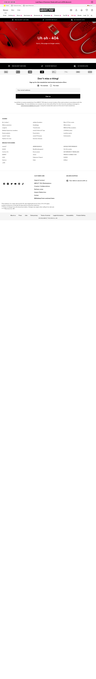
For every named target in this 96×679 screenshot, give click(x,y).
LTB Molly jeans (68, 130)
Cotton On (5, 152)
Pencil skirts (36, 133)
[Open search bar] (90, 15)
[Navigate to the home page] (12, 177)
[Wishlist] (87, 10)
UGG (3, 157)
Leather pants (68, 133)
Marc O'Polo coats (69, 122)
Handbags (36, 125)
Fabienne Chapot (38, 157)
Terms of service (45, 215)
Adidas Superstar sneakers (10, 130)
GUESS (66, 157)
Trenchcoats (36, 127)
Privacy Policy (20, 104)
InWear (66, 160)
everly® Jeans (6, 136)
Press (20, 215)
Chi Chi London (68, 149)
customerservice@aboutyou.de (30, 105)
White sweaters (7, 125)
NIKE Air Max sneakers (70, 127)
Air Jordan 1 (5, 122)
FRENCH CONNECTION (70, 154)
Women (5, 10)
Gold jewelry (67, 136)
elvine (34, 154)
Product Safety (81, 215)
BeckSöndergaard (38, 149)
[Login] (76, 10)
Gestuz (4, 160)
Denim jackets (6, 133)
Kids (18, 10)
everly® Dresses (37, 136)
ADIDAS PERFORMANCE (70, 146)
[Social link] (4, 184)
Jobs (26, 215)
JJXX (3, 162)
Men (12, 10)
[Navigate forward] (87, 15)
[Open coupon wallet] (71, 10)
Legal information (58, 215)
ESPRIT (4, 154)
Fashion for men (6, 138)
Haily (34, 160)
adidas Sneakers (37, 122)
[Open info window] (92, 2)
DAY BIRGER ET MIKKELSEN (71, 152)
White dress (67, 125)
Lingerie (4, 127)
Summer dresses (37, 138)
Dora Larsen (36, 152)
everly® (4, 146)
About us (13, 215)
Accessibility (70, 215)
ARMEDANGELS (37, 146)
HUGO (4, 149)
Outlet (7, 5)
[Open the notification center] (81, 10)
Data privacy (34, 215)
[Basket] (92, 10)
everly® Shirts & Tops (39, 130)
